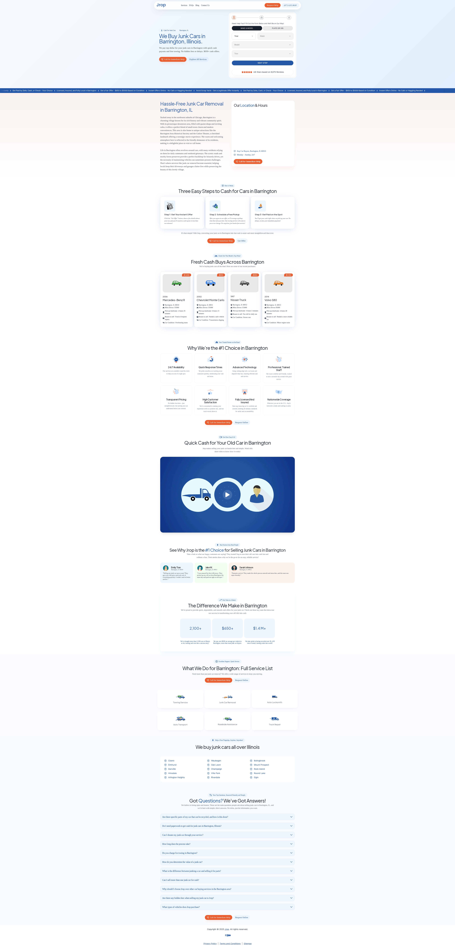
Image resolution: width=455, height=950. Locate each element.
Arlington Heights (176, 777)
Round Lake (259, 773)
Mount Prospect (261, 765)
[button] (227, 495)
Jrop (227, 929)
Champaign (216, 769)
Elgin (256, 777)
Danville (172, 769)
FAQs (191, 5)
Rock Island (259, 769)
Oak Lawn (216, 765)
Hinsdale (172, 773)
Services (184, 5)
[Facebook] (226, 935)
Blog (197, 5)
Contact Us (205, 5)
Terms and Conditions (230, 943)
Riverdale (215, 777)
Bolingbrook (259, 760)
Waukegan (216, 760)
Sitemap (248, 943)
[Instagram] (228, 935)
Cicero (171, 760)
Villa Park (215, 773)
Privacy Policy (210, 943)
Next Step (263, 63)
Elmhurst (172, 765)
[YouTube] (230, 935)
